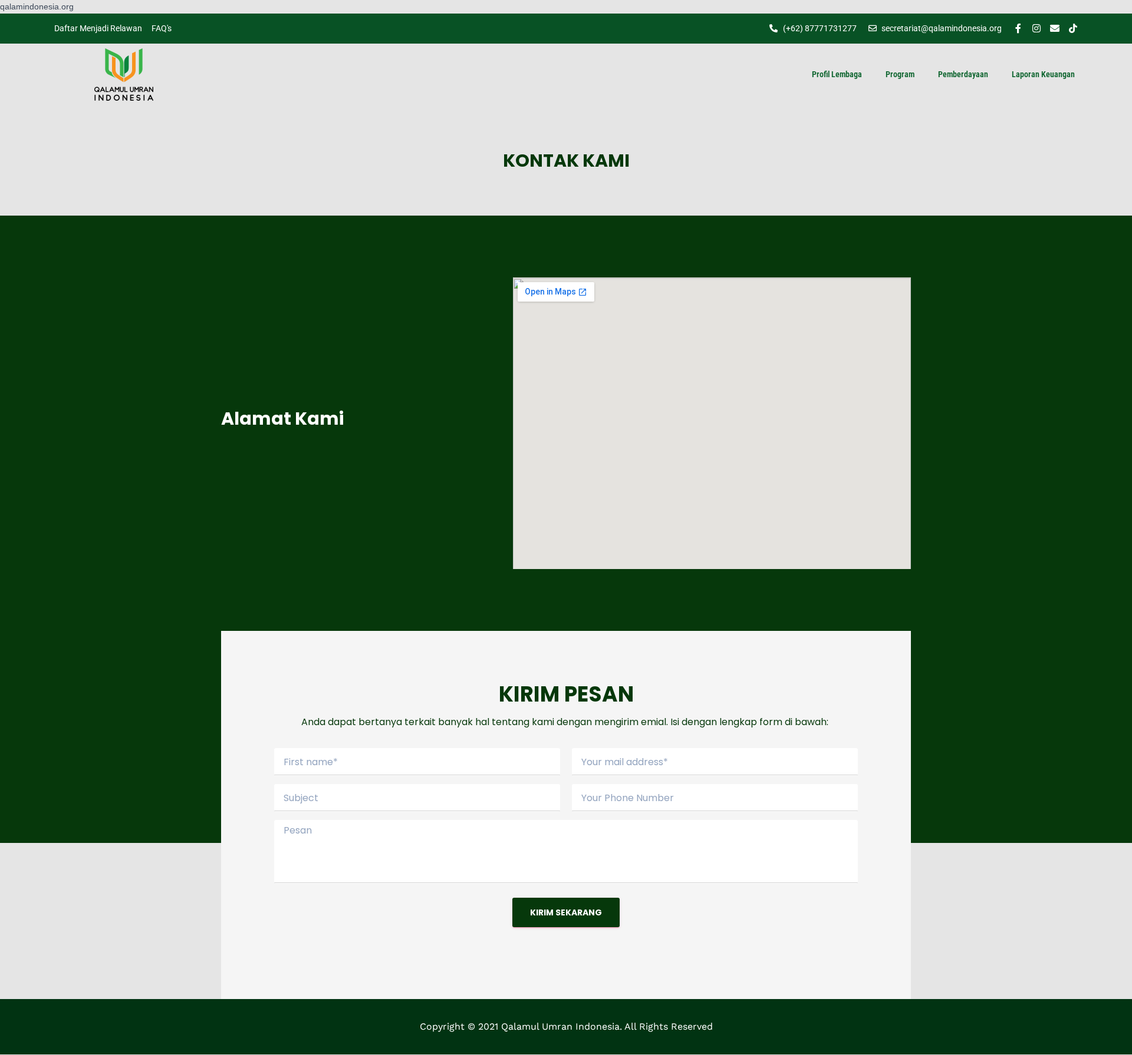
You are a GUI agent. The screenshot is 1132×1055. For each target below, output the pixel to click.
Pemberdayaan (963, 74)
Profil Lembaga (837, 74)
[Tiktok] (1073, 28)
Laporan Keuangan (1043, 74)
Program (900, 74)
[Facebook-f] (1018, 28)
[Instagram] (1036, 28)
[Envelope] (1054, 28)
